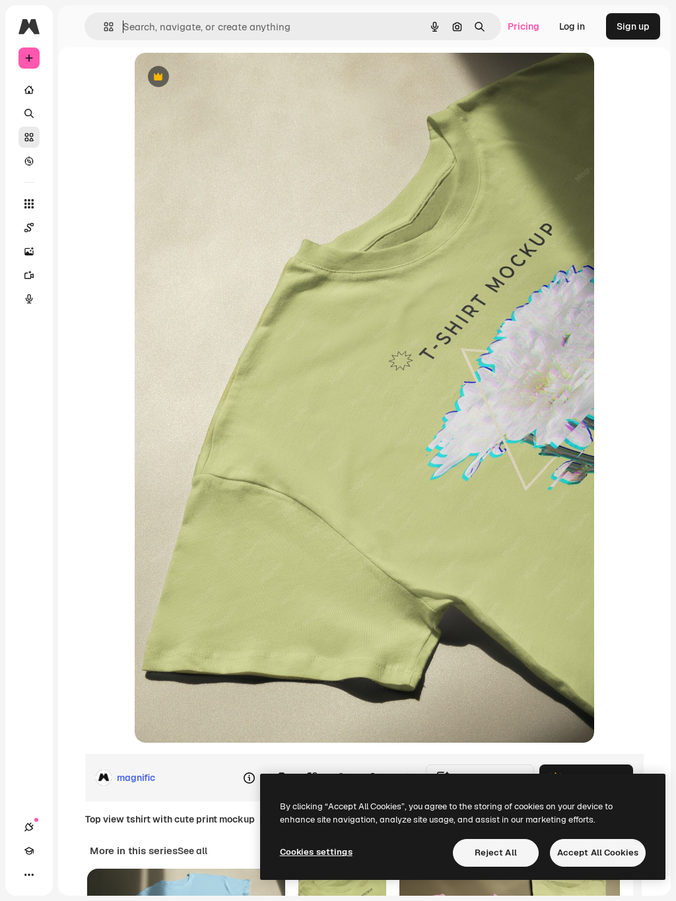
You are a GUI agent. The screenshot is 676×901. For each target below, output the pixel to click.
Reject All (496, 852)
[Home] (29, 89)
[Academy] (29, 850)
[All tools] (29, 203)
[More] (29, 874)
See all (192, 851)
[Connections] (29, 827)
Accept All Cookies (597, 852)
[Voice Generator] (29, 298)
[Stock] (29, 137)
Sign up (633, 26)
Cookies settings (316, 851)
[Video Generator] (29, 275)
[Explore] (29, 160)
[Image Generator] (29, 251)
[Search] (29, 113)
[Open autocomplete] (103, 27)
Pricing (523, 26)
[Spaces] (29, 227)
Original (219, 77)
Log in (572, 26)
